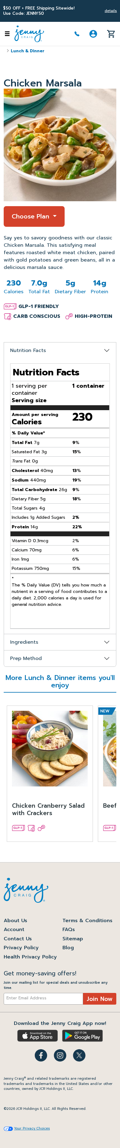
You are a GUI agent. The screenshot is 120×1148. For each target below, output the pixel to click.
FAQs (68, 929)
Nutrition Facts (28, 350)
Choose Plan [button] (31, 216)
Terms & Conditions (87, 920)
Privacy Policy (21, 947)
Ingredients (24, 642)
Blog (68, 947)
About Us (15, 920)
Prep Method (26, 658)
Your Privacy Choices (32, 1128)
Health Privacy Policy (30, 957)
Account (14, 929)
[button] (93, 33)
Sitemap (72, 938)
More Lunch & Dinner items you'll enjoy (60, 682)
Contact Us (18, 938)
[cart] (111, 33)
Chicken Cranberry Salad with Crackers (48, 810)
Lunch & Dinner (27, 51)
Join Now (100, 998)
